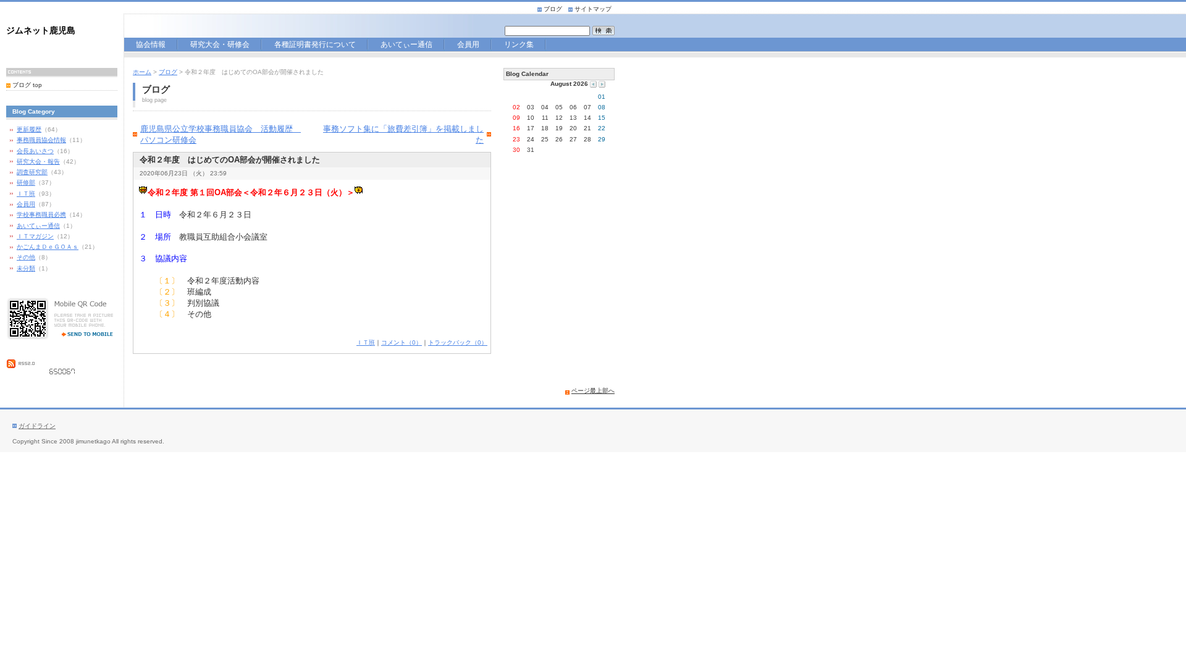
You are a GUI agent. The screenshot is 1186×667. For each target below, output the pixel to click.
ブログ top (27, 85)
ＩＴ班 (26, 193)
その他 (26, 257)
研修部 (26, 182)
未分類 (26, 268)
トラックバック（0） (457, 342)
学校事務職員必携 (41, 214)
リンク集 (519, 45)
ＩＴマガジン (35, 236)
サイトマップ (593, 9)
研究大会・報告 (38, 161)
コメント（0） (401, 342)
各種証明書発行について (320, 45)
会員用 (473, 45)
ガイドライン (37, 425)
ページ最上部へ (593, 390)
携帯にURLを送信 (83, 332)
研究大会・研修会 (220, 45)
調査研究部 (32, 172)
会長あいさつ (35, 151)
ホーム (142, 72)
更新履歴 (29, 129)
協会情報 (152, 45)
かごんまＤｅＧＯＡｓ (47, 246)
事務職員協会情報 (41, 139)
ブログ (553, 9)
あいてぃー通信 (411, 45)
